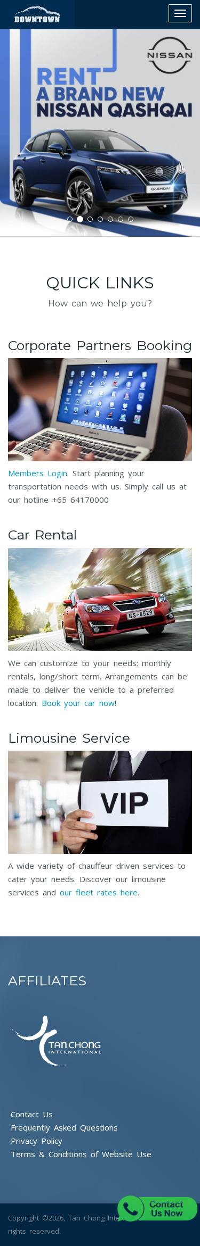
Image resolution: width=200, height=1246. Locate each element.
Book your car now (78, 702)
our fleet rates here (99, 892)
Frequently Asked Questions (64, 1127)
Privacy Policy (36, 1140)
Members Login (37, 473)
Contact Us (32, 1114)
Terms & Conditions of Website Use (81, 1154)
